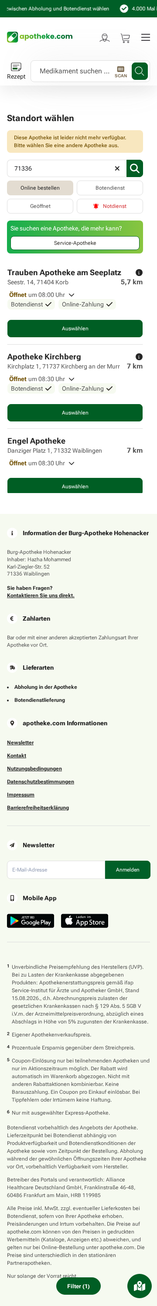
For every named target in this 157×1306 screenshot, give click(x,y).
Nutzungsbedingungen (34, 769)
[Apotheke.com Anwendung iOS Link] (84, 921)
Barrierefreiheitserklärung (38, 808)
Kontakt (16, 756)
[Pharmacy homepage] (39, 37)
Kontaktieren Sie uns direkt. (41, 595)
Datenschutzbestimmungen (40, 782)
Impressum (20, 795)
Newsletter (20, 743)
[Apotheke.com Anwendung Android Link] (30, 921)
